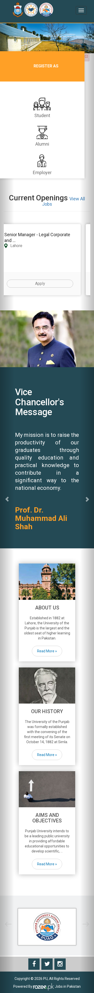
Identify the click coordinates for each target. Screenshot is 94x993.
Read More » (47, 651)
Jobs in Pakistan (67, 987)
